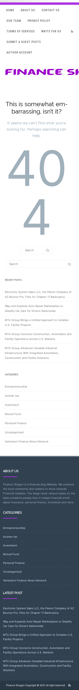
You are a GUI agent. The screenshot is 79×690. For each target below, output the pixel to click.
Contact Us (51, 10)
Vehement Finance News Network (26, 441)
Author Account (19, 52)
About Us (28, 10)
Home (10, 10)
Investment (12, 404)
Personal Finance (16, 423)
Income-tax (12, 395)
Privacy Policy (39, 20)
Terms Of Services (20, 31)
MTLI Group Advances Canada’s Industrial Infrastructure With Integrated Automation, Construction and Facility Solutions (32, 352)
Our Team (13, 20)
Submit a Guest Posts (23, 42)
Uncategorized (14, 432)
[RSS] (72, 31)
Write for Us (51, 31)
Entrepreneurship (16, 386)
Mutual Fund (13, 414)
